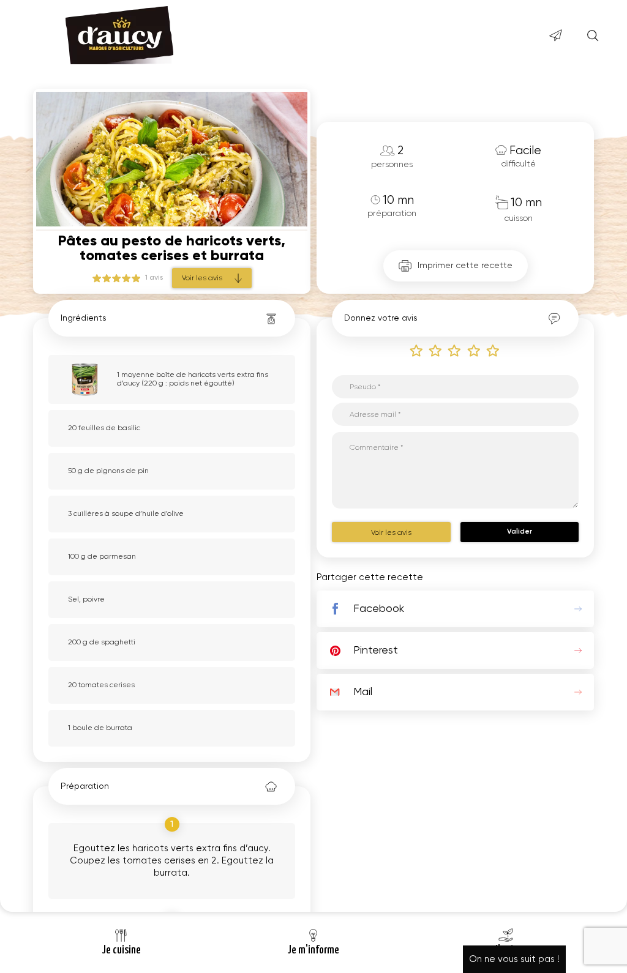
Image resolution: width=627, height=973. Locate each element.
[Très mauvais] (417, 350)
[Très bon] (493, 350)
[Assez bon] (474, 350)
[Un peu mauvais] (436, 350)
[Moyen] (455, 350)
